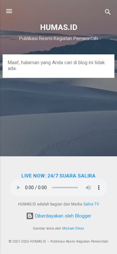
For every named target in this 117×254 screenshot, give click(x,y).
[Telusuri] (108, 13)
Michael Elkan (73, 228)
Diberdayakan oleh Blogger (62, 216)
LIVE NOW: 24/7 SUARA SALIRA (58, 176)
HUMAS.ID (58, 27)
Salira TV (91, 204)
